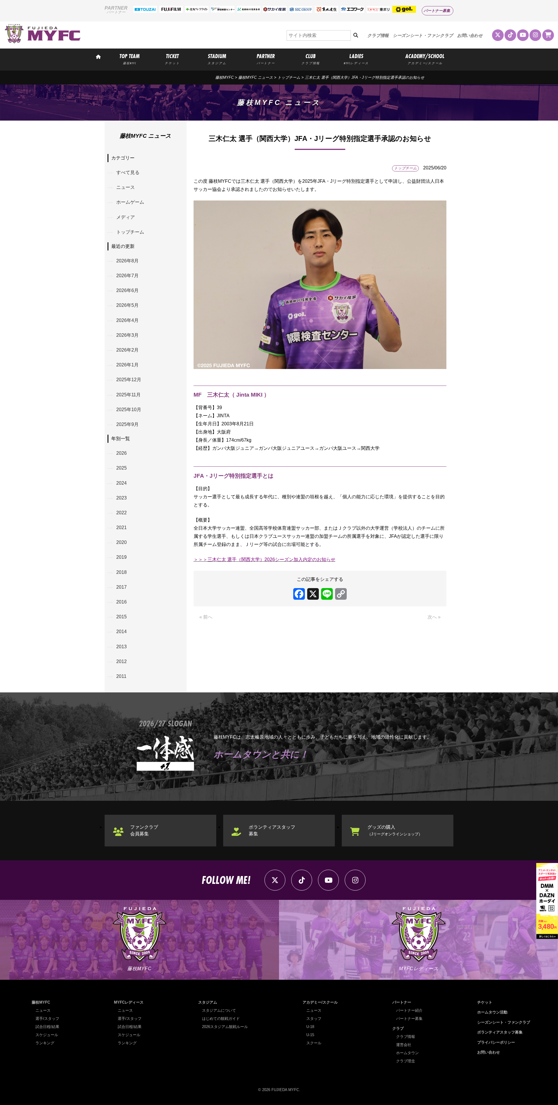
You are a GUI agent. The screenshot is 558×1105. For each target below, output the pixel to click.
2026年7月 (127, 275)
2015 (121, 616)
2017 (121, 587)
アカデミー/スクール (320, 1002)
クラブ (398, 1028)
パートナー (401, 1002)
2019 (121, 557)
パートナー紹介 (409, 1010)
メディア (125, 217)
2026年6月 (127, 290)
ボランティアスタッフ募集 (272, 830)
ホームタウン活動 (492, 1012)
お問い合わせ (470, 35)
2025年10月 (128, 409)
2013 (121, 646)
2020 (121, 542)
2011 (121, 676)
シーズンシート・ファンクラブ (423, 35)
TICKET (172, 58)
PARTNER (266, 58)
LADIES (356, 58)
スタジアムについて (219, 1010)
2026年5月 (127, 305)
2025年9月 (127, 424)
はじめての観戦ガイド (221, 1018)
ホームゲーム (130, 202)
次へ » (434, 617)
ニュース (125, 187)
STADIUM (217, 58)
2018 (121, 572)
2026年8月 (127, 260)
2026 (121, 453)
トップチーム (289, 77)
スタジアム (207, 1002)
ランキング (44, 1043)
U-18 (310, 1027)
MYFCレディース (129, 1002)
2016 (121, 601)
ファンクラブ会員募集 (144, 830)
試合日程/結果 (47, 1027)
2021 (121, 527)
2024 (121, 483)
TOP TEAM (129, 58)
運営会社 (403, 1045)
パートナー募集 (437, 10)
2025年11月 (128, 394)
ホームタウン (407, 1053)
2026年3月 (127, 335)
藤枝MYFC (224, 77)
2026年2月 (127, 350)
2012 (121, 661)
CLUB (310, 58)
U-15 (310, 1035)
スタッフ (313, 1018)
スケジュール (46, 1035)
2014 (121, 631)
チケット (484, 1002)
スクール (313, 1043)
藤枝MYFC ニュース (255, 77)
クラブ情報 (378, 35)
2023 (121, 497)
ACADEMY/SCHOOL (424, 58)
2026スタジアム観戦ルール (225, 1027)
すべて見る (128, 172)
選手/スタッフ (47, 1018)
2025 (121, 467)
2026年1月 (127, 364)
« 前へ (205, 617)
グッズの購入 (394, 830)
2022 (121, 512)
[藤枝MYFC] (43, 42)
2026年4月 (127, 320)
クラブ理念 (405, 1061)
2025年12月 (128, 379)
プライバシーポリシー (496, 1042)
